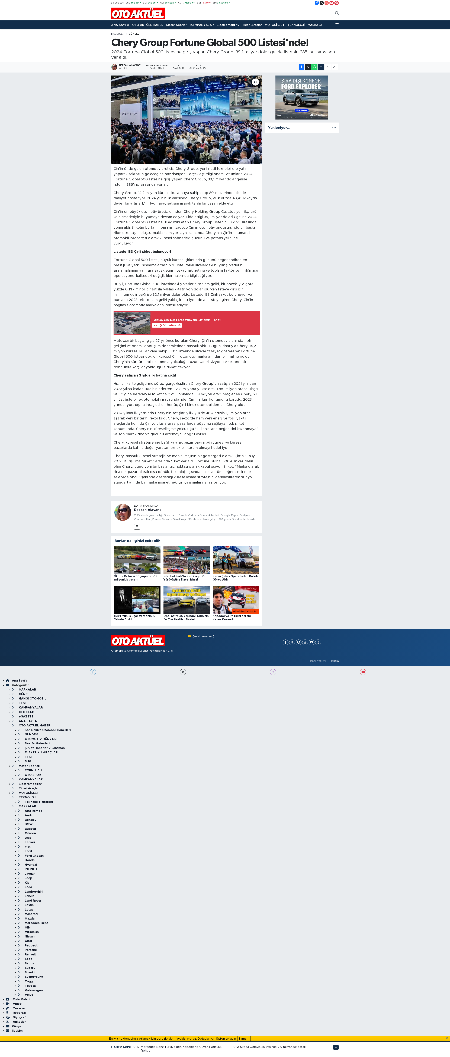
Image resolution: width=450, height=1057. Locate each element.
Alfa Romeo (33, 810)
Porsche (30, 949)
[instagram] (273, 672)
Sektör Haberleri (37, 743)
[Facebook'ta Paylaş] (301, 67)
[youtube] (363, 672)
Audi (27, 815)
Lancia (29, 896)
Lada (28, 887)
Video (17, 1003)
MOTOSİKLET (275, 24)
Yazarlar (18, 1008)
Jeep (28, 878)
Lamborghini (33, 891)
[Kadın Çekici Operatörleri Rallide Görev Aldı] (236, 559)
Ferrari (29, 842)
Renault (30, 954)
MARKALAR (316, 24)
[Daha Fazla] (321, 67)
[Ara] (337, 13)
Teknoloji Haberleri (38, 801)
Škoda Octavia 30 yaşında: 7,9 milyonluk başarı (273, 1046)
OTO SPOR (32, 774)
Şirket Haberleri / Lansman (44, 748)
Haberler (117, 34)
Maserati (31, 913)
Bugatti (30, 828)
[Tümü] (334, 127)
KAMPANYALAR (202, 24)
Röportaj (19, 1012)
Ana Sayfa (19, 680)
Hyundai (30, 864)
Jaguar (29, 873)
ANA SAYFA (120, 24)
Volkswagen (33, 990)
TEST (22, 703)
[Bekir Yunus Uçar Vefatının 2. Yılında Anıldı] (137, 599)
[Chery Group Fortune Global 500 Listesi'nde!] (186, 120)
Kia (26, 882)
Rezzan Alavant (147, 510)
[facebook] (93, 672)
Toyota (30, 985)
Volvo (28, 994)
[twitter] (183, 672)
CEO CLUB (26, 712)
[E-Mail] (137, 527)
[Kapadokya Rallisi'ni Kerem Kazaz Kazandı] (236, 599)
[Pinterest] (298, 642)
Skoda (29, 963)
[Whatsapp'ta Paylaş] (314, 67)
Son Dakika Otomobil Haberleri (47, 730)
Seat (28, 958)
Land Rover (32, 900)
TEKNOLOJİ (296, 24)
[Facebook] (285, 642)
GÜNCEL (134, 34)
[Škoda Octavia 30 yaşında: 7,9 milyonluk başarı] (137, 559)
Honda (29, 860)
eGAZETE (25, 716)
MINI (27, 927)
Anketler (19, 1021)
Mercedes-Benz (36, 922)
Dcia (27, 837)
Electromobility (228, 24)
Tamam (244, 1038)
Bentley (30, 819)
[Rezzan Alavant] (122, 512)
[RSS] (318, 642)
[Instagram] (305, 642)
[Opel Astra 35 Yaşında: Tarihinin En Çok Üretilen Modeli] (186, 599)
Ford (28, 851)
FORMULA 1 (33, 770)
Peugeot (31, 945)
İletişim (17, 1030)
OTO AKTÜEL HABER (147, 24)
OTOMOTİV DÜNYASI (40, 739)
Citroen (30, 833)
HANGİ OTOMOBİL (32, 698)
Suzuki (29, 972)
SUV (27, 761)
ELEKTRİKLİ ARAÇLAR (41, 752)
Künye (16, 1026)
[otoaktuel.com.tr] (138, 13)
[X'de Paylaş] (308, 67)
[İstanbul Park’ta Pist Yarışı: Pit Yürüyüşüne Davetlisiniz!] (186, 559)
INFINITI (30, 869)
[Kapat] (448, 1038)
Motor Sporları (176, 24)
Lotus (28, 909)
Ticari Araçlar (252, 24)
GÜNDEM (31, 734)
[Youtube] (311, 642)
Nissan (29, 936)
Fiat (27, 846)
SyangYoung (33, 976)
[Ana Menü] (337, 25)
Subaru (29, 967)
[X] (292, 642)
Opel (28, 940)
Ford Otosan (34, 855)
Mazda (29, 918)
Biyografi (19, 1017)
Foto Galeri (21, 999)
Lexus (29, 905)
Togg (28, 981)
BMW (28, 824)
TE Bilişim (333, 661)
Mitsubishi (31, 931)
